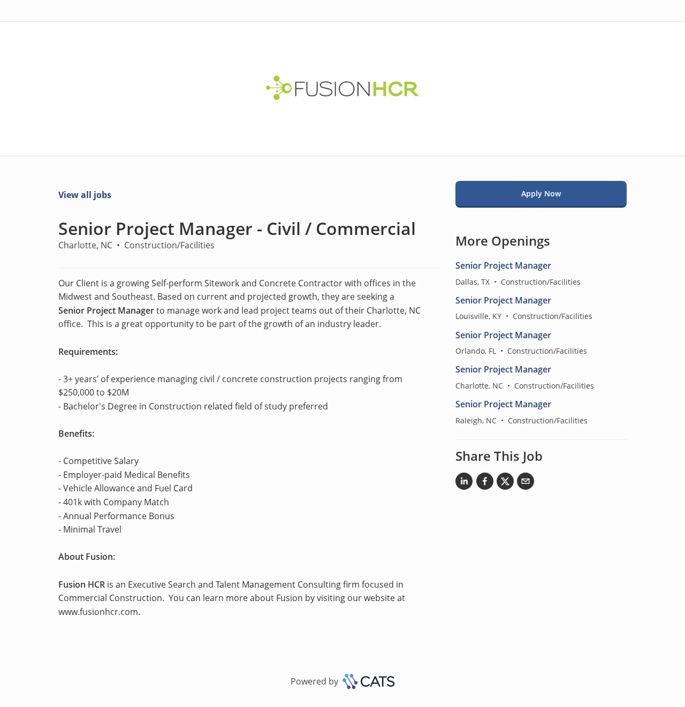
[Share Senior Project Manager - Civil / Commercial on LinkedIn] (464, 483)
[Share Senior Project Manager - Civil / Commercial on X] (505, 483)
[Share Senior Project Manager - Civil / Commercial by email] (525, 483)
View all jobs (84, 195)
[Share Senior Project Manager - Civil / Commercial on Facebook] (484, 483)
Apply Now (541, 193)
